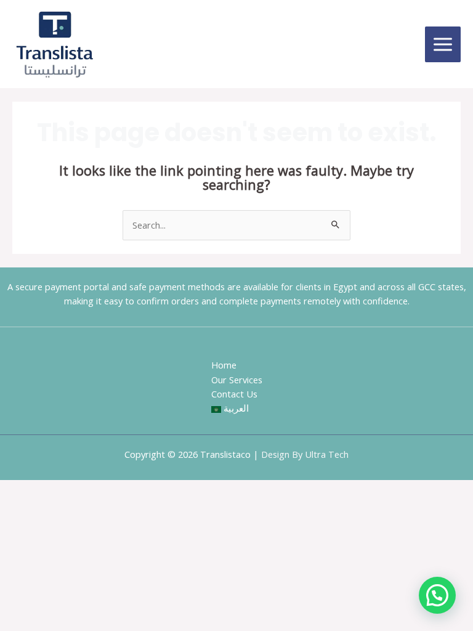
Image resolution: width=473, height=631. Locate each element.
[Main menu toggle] (443, 44)
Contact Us (234, 394)
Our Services (236, 379)
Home (223, 365)
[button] (437, 595)
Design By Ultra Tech (305, 454)
